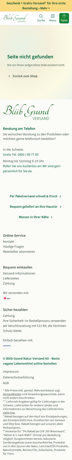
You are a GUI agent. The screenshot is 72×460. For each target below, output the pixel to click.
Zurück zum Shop (25, 76)
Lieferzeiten (11, 278)
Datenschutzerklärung (18, 377)
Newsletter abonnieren (19, 251)
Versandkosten (12, 394)
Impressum (11, 371)
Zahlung (9, 283)
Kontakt (8, 241)
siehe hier (9, 413)
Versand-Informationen (19, 273)
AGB (6, 383)
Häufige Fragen (13, 246)
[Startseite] (16, 18)
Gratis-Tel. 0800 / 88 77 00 (20, 154)
